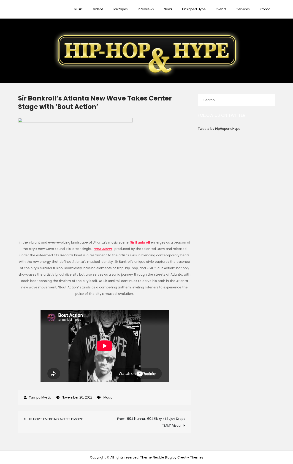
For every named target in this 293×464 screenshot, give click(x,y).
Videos (98, 9)
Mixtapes (121, 9)
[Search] (269, 100)
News (168, 9)
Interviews (146, 9)
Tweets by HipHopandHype (219, 128)
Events (221, 9)
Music (78, 9)
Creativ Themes (190, 457)
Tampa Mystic (40, 397)
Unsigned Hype (194, 9)
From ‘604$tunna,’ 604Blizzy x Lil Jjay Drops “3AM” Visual (151, 422)
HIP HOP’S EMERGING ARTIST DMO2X (55, 419)
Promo (265, 9)
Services (243, 9)
